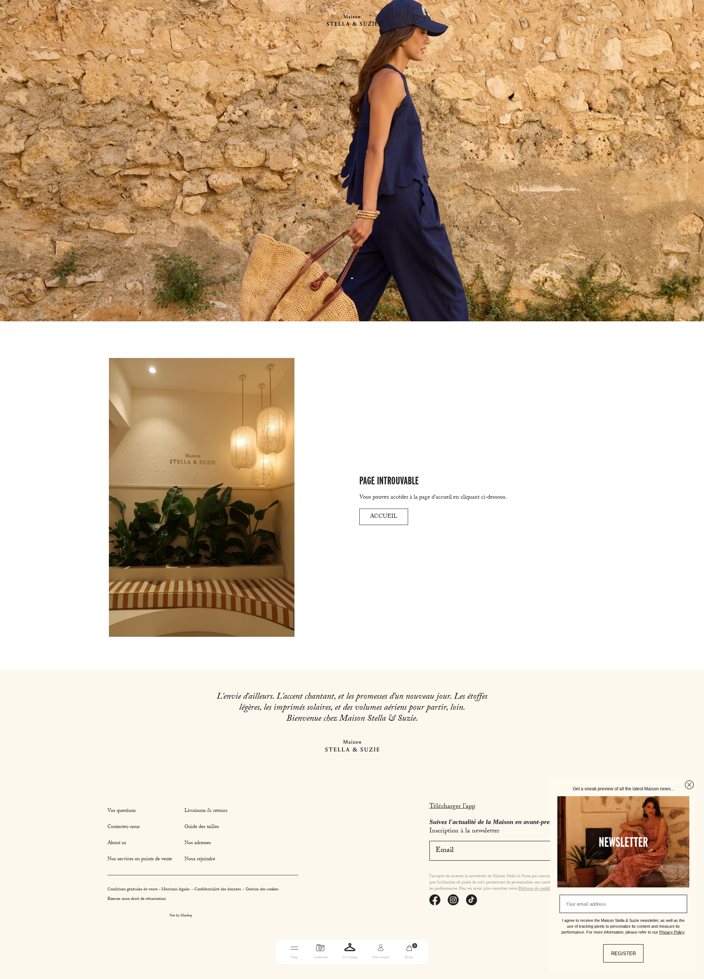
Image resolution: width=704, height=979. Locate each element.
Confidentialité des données (218, 889)
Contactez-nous (123, 827)
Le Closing (350, 957)
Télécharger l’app (452, 807)
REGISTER (623, 953)
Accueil (383, 517)
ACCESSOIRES (399, 969)
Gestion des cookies (262, 889)
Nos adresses (197, 843)
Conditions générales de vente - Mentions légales (149, 889)
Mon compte (380, 957)
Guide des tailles (201, 827)
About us (116, 843)
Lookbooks (320, 957)
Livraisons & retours (205, 811)
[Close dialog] (689, 784)
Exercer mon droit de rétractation (136, 899)
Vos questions (121, 811)
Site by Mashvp (180, 916)
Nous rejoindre (199, 859)
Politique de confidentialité (541, 889)
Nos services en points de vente (139, 859)
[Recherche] (288, 19)
